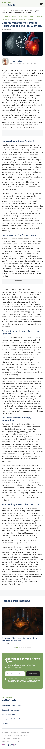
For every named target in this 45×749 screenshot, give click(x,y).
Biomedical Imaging (33, 16)
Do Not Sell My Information (11, 738)
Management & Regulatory (12, 719)
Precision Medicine (25, 19)
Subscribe (33, 674)
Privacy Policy (6, 735)
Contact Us (14, 732)
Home (4, 11)
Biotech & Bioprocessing (11, 710)
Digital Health (9, 19)
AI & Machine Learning (12, 16)
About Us (5, 732)
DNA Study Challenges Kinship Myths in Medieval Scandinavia (19, 639)
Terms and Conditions (21, 735)
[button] (15, 647)
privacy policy (11, 683)
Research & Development (11, 706)
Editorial (5, 723)
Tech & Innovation (16, 11)
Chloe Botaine (16, 61)
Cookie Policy (25, 732)
